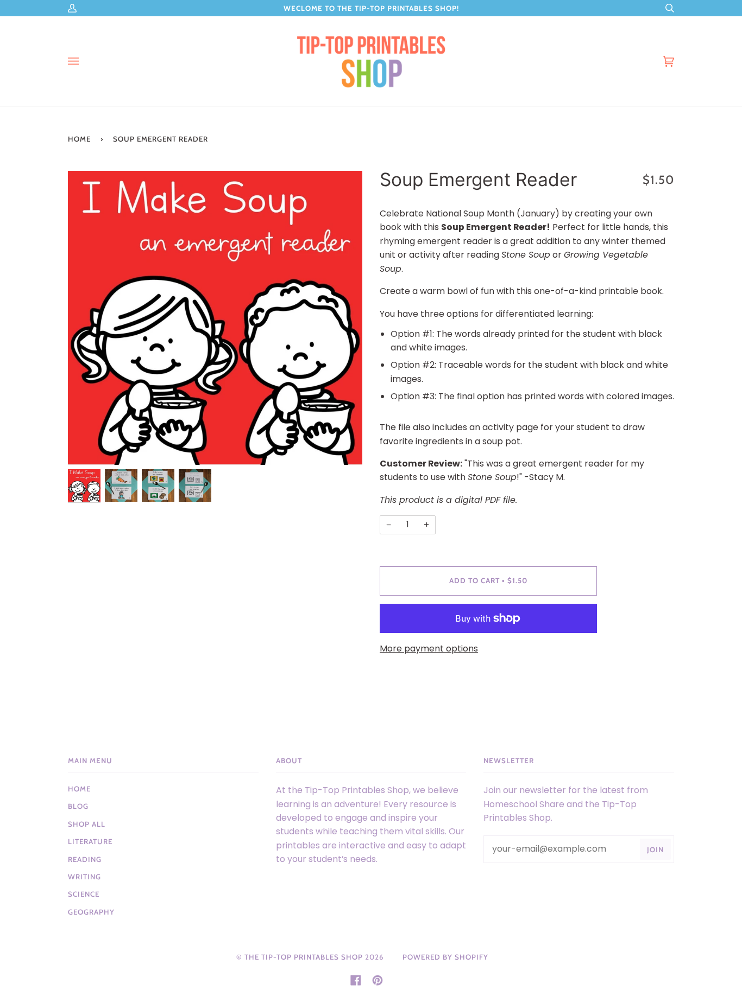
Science (83, 894)
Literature (90, 841)
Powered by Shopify (445, 957)
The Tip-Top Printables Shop (303, 957)
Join (655, 849)
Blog (78, 806)
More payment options (429, 648)
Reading (85, 859)
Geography (91, 912)
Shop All (86, 824)
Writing (84, 876)
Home (79, 139)
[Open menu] (84, 61)
